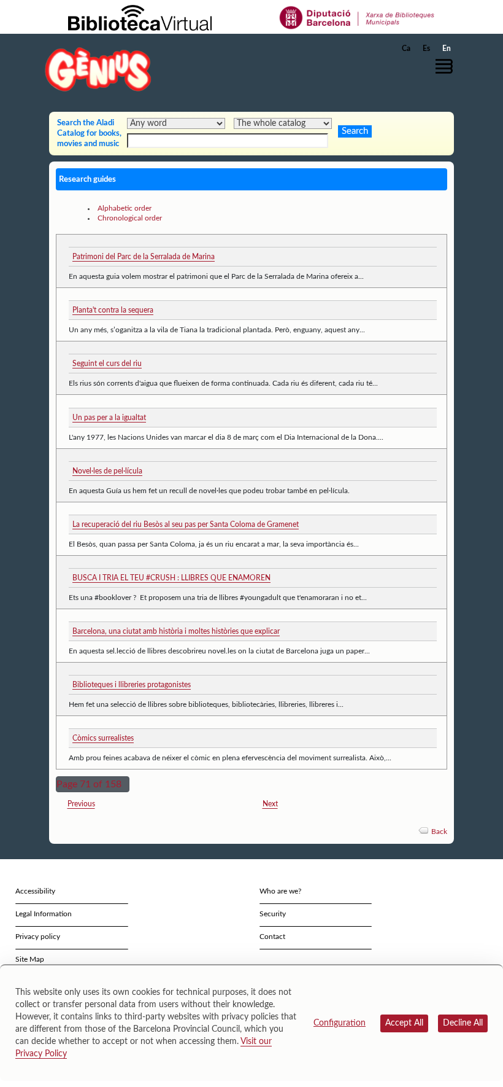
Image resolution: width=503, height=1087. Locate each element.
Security (272, 914)
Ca (406, 48)
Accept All (404, 1023)
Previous (81, 804)
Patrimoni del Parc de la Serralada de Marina (143, 256)
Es (426, 48)
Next (270, 804)
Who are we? (280, 891)
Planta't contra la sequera (112, 310)
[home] (98, 69)
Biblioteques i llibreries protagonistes (131, 684)
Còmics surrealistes (103, 738)
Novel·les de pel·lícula (107, 471)
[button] (447, 66)
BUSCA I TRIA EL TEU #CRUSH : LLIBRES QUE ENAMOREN (171, 578)
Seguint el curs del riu (107, 363)
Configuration (339, 1023)
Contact (272, 936)
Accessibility (35, 891)
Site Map (29, 959)
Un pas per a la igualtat (109, 417)
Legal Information (43, 914)
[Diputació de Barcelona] (357, 17)
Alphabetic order (125, 208)
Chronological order (130, 218)
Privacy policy (37, 936)
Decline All (463, 1023)
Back (439, 831)
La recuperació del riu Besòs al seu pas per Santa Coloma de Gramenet (185, 524)
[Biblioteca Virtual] (140, 17)
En (446, 48)
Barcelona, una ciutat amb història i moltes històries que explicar (176, 631)
